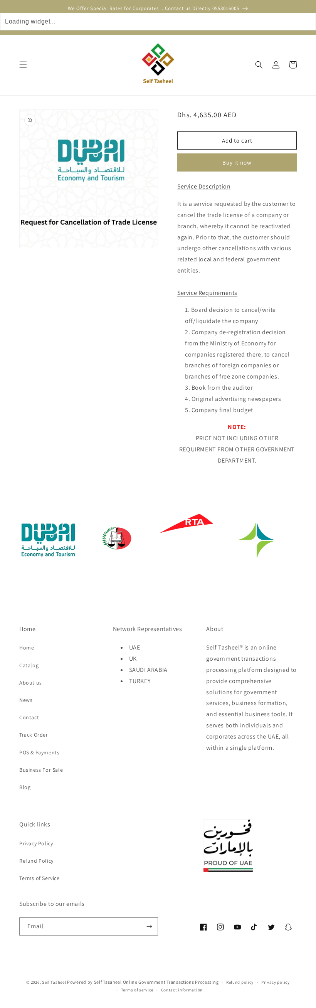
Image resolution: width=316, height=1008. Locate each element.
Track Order (33, 734)
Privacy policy (275, 982)
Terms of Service (39, 878)
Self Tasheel (54, 982)
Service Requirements (207, 293)
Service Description (203, 186)
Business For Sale (41, 769)
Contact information (182, 990)
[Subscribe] (149, 926)
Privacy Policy (36, 843)
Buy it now (237, 162)
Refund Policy (36, 860)
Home (26, 647)
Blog (24, 787)
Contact (29, 717)
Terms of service (137, 990)
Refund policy (240, 982)
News (25, 700)
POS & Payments (39, 752)
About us (30, 682)
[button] (23, 64)
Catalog (29, 665)
